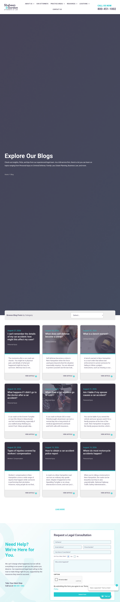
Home (7, 174)
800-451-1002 (107, 9)
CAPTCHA (57, 574)
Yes (71, 556)
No (77, 556)
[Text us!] (105, 597)
